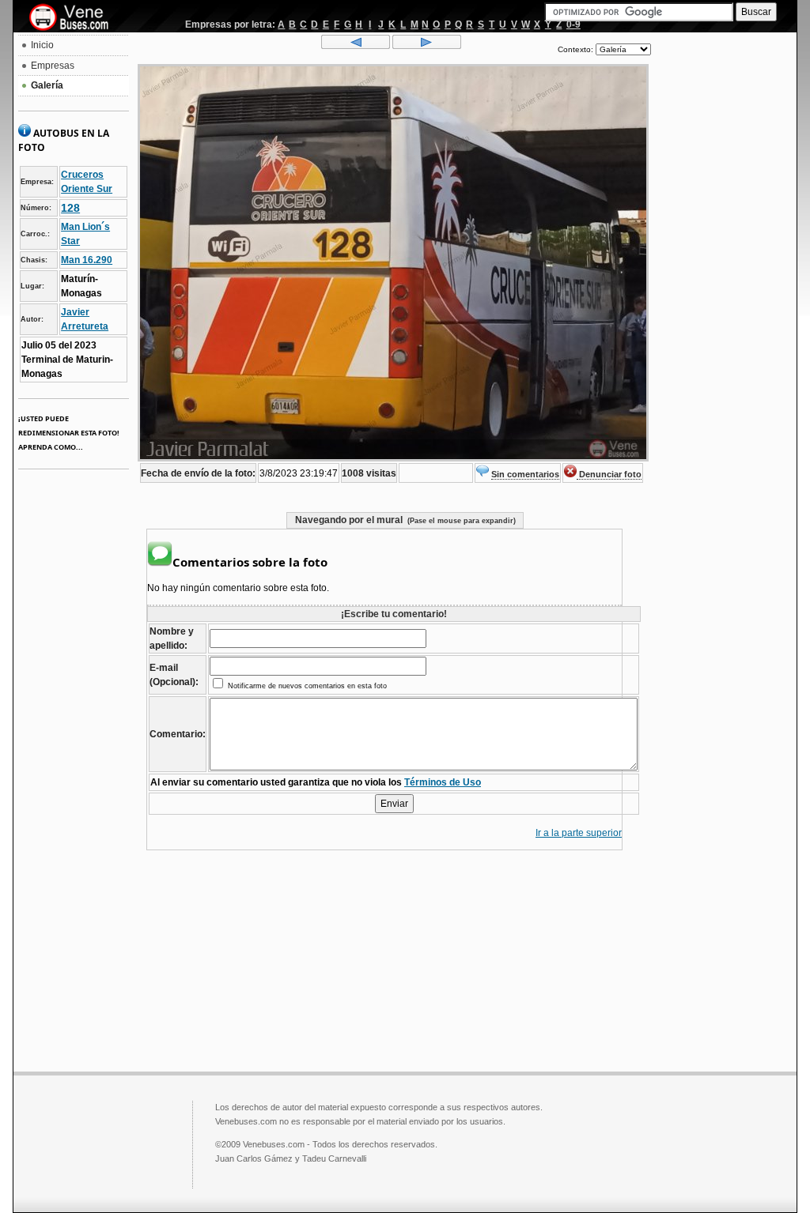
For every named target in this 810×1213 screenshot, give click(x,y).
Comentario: (178, 734)
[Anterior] (355, 45)
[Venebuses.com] (74, 18)
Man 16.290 (86, 260)
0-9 (573, 24)
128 (70, 208)
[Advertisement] (723, 273)
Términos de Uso (442, 782)
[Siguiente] (426, 45)
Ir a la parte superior (579, 832)
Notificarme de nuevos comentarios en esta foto (306, 686)
